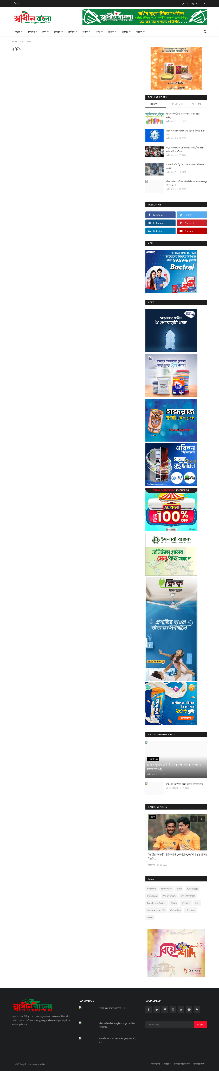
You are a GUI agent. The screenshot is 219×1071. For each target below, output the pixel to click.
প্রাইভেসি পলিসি (198, 1063)
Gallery (17, 3)
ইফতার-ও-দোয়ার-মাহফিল (156, 910)
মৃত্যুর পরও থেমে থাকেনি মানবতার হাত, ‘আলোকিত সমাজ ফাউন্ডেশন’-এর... (185, 149)
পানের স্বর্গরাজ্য (166, 888)
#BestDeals (192, 888)
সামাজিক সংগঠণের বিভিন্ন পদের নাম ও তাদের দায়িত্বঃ (183, 115)
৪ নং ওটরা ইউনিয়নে (188, 895)
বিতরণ (197, 903)
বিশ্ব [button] (44, 31)
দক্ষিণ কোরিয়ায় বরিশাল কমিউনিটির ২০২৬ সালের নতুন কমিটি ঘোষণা (186, 183)
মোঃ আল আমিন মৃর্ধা (172, 788)
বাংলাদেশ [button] (31, 31)
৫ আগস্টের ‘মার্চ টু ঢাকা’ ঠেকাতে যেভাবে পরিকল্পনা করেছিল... (185, 166)
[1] (205, 3)
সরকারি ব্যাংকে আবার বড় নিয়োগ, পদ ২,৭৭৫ (115, 1008)
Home (14, 41)
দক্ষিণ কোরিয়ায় (175, 910)
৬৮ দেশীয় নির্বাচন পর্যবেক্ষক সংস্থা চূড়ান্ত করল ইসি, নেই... (117, 1040)
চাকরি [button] (98, 31)
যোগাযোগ (166, 1063)
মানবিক (179, 888)
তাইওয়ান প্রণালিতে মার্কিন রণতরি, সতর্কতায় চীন (184, 784)
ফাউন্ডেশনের (151, 888)
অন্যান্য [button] (139, 31)
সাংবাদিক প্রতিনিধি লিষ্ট (182, 1063)
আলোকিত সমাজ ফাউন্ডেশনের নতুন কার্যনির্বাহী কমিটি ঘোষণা (185, 132)
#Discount (152, 895)
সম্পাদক (150, 917)
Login (182, 3)
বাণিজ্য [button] (85, 31)
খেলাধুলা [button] (57, 31)
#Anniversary (169, 895)
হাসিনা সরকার (190, 910)
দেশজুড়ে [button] (125, 31)
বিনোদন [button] (111, 31)
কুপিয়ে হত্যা (185, 903)
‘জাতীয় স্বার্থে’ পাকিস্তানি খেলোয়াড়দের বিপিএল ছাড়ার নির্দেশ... (174, 856)
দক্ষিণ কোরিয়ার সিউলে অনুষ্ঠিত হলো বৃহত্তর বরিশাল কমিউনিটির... (117, 1025)
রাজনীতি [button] (71, 31)
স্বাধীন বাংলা (169, 121)
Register (194, 3)
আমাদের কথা (155, 1063)
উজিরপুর (174, 903)
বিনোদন (22, 41)
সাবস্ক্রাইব (200, 1024)
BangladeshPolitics (156, 903)
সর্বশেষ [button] (18, 31)
